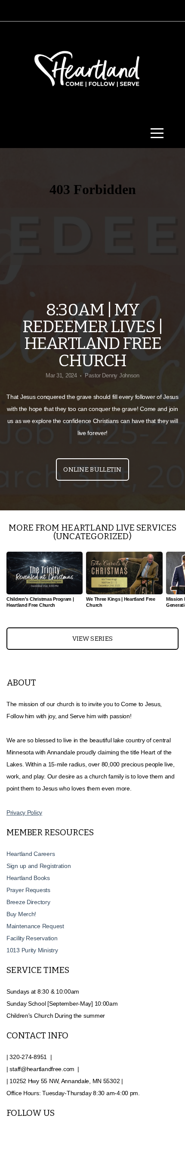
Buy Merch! (21, 914)
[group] (44, 583)
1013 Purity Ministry (32, 950)
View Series (92, 638)
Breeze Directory (28, 902)
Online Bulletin (92, 469)
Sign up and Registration (38, 865)
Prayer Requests (29, 889)
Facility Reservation (32, 938)
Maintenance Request (35, 926)
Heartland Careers (30, 853)
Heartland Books (28, 877)
